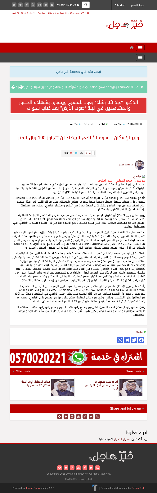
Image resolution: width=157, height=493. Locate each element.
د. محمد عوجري (125, 165)
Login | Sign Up (68, 5)
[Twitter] (21, 5)
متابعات (139, 332)
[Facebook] (27, 5)
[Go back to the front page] (124, 25)
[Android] (46, 5)
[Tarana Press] (95, 488)
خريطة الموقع (138, 5)
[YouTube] (33, 5)
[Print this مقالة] (81, 153)
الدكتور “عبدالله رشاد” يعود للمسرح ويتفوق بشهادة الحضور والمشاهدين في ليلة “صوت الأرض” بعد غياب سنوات (78, 105)
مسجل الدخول (122, 439)
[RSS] (14, 5)
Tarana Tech (138, 488)
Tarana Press (33, 488)
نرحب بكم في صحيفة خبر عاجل (78, 71)
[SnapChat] (52, 5)
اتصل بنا (120, 5)
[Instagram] (40, 5)
